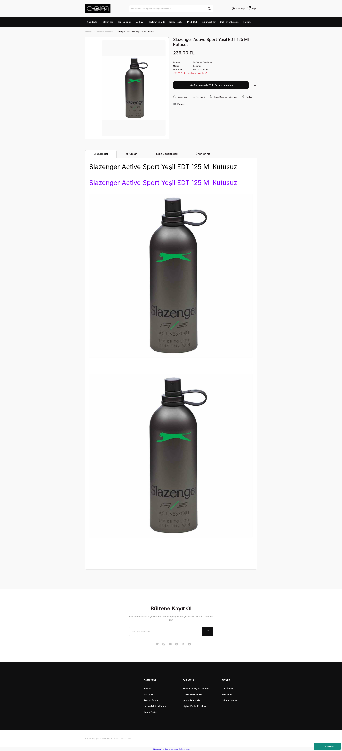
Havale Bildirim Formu (155, 706)
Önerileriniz (202, 153)
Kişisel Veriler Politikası (194, 706)
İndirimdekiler (209, 22)
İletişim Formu (151, 700)
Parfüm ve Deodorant (203, 62)
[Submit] (207, 631)
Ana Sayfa (92, 22)
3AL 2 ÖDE (192, 22)
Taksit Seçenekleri (166, 153)
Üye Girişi (227, 694)
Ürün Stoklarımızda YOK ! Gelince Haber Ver (211, 85)
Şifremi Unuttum (230, 700)
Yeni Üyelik (227, 688)
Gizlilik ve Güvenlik (229, 22)
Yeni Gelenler (124, 22)
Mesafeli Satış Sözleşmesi (196, 688)
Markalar (139, 22)
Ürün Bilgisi (101, 153)
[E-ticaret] (170, 749)
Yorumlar (131, 153)
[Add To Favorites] (255, 85)
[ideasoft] (157, 749)
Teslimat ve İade (157, 22)
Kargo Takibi (175, 22)
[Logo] (97, 8)
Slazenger (197, 66)
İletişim (247, 22)
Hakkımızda (107, 22)
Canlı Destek (329, 746)
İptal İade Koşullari (192, 700)
